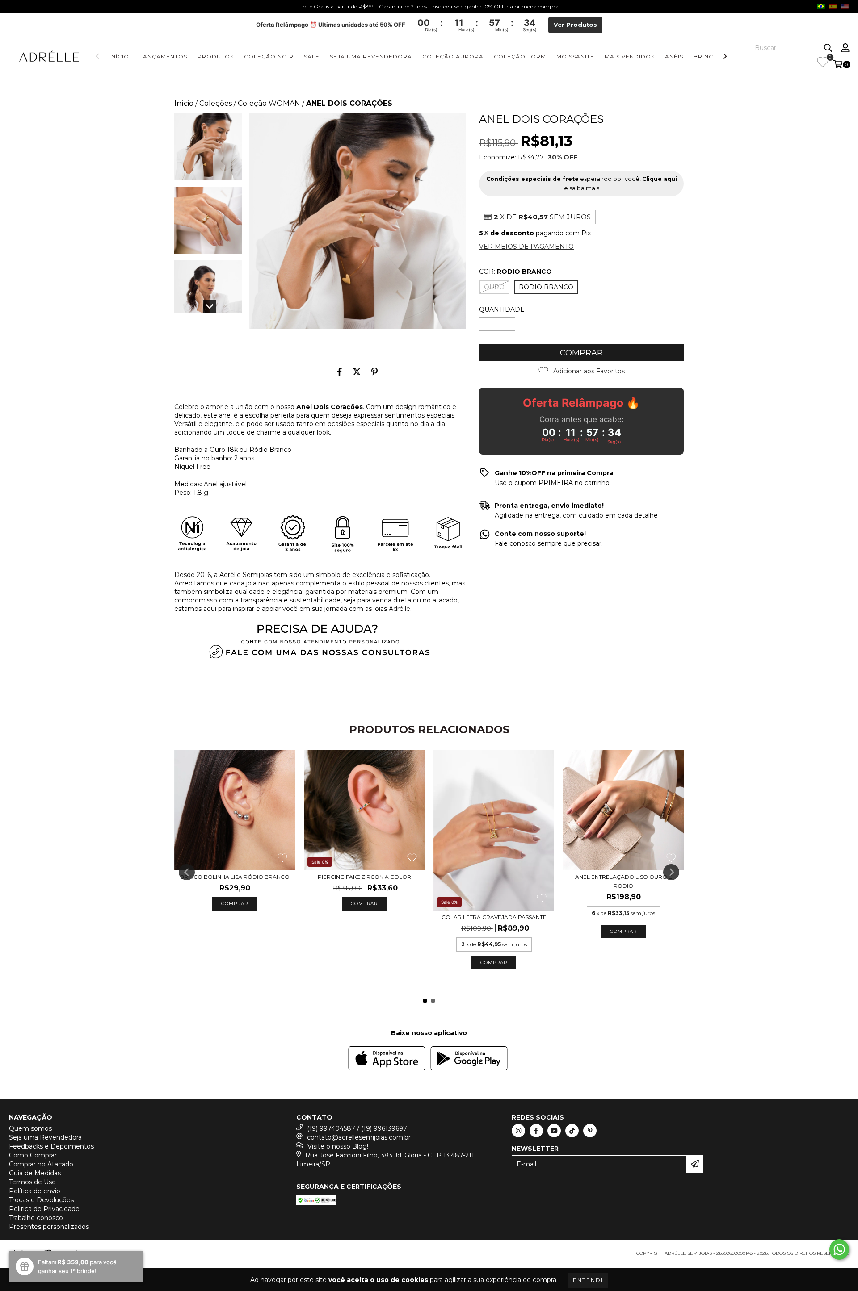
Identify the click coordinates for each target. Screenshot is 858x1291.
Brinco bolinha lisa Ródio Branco (235, 876)
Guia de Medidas (35, 1173)
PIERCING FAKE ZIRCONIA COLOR (364, 876)
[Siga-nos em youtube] (554, 1130)
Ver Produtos (575, 24)
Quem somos (30, 1128)
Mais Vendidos (630, 56)
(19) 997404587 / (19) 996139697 (357, 1128)
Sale (312, 56)
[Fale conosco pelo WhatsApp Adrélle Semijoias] (839, 1249)
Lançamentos (163, 56)
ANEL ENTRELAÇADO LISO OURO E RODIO (623, 881)
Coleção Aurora (453, 56)
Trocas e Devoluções (41, 1200)
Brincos (708, 56)
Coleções (215, 103)
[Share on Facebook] (339, 371)
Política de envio (34, 1191)
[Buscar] (828, 48)
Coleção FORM (520, 56)
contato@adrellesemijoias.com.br (359, 1137)
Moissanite (575, 56)
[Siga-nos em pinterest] (590, 1130)
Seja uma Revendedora (371, 56)
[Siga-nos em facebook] (536, 1130)
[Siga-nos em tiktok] (572, 1130)
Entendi (588, 1280)
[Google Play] (469, 1059)
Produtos (216, 56)
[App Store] (387, 1059)
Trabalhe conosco (36, 1218)
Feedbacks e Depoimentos (51, 1146)
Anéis (674, 56)
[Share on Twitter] (357, 371)
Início (119, 56)
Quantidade (502, 309)
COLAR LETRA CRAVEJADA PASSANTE (494, 917)
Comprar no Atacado (41, 1164)
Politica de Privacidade (44, 1209)
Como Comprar (33, 1155)
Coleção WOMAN (269, 103)
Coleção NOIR (269, 56)
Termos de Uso (32, 1182)
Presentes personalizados (49, 1227)
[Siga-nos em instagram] (518, 1130)
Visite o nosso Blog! (337, 1146)
